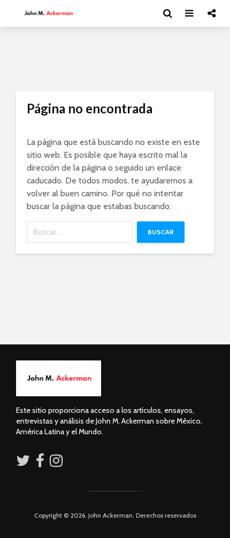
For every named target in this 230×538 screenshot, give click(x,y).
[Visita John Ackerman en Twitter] (23, 463)
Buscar (161, 232)
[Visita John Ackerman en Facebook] (40, 463)
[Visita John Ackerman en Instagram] (57, 463)
